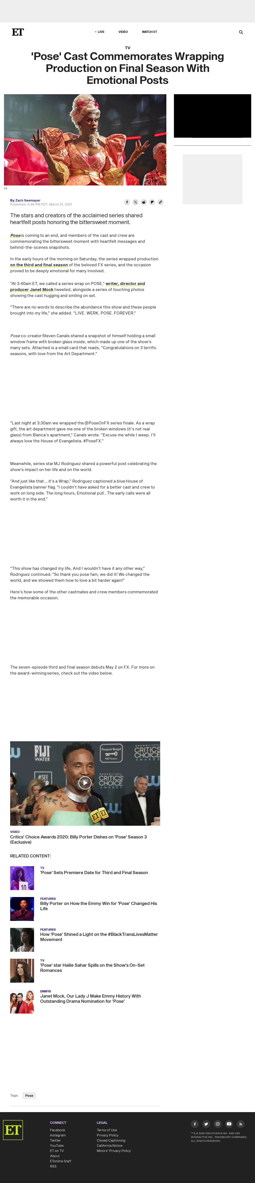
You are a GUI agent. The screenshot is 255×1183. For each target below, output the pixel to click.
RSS (53, 1149)
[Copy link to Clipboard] (160, 203)
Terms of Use (107, 1113)
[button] (85, 766)
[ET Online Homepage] (18, 32)
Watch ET (149, 32)
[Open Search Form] (241, 32)
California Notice (109, 1129)
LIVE (101, 32)
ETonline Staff (60, 1144)
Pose (29, 1079)
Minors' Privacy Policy (114, 1134)
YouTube (57, 1129)
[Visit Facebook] (195, 1108)
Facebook (57, 1113)
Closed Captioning (111, 1123)
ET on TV (57, 1134)
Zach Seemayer (27, 200)
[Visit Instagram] (218, 1108)
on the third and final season (39, 265)
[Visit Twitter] (206, 1108)
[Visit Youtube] (229, 1107)
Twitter (55, 1123)
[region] (212, 116)
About (55, 1139)
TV (127, 48)
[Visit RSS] (241, 1108)
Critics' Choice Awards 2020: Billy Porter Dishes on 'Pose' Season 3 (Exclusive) (78, 823)
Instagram (58, 1118)
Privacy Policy (108, 1118)
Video (123, 32)
